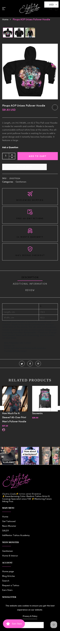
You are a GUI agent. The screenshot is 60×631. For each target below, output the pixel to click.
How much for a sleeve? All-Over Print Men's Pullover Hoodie (14, 417)
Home (5, 19)
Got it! (30, 625)
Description (30, 277)
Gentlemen (21, 181)
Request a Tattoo (10, 585)
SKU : (5, 178)
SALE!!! (5, 530)
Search (5, 580)
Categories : (8, 181)
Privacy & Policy (30, 616)
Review (30, 290)
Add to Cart (37, 156)
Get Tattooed (8, 521)
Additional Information (30, 284)
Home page (8, 571)
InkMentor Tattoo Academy (16, 535)
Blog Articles (8, 575)
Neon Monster (9, 525)
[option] (7, 32)
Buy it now (24, 166)
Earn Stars (7, 589)
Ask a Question (10, 147)
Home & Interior (10, 555)
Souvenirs (37, 413)
